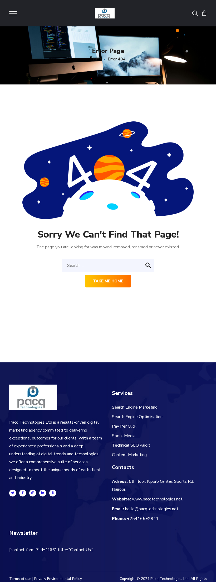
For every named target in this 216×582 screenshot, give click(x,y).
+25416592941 (143, 519)
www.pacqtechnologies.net (157, 499)
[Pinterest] (52, 493)
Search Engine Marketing (135, 407)
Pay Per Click (124, 426)
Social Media (123, 436)
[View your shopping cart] (204, 13)
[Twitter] (12, 493)
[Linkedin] (42, 493)
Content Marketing (129, 455)
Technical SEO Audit (131, 445)
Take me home (108, 281)
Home (96, 59)
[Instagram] (32, 493)
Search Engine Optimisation (137, 417)
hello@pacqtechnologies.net (151, 509)
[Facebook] (22, 493)
